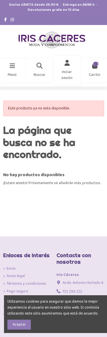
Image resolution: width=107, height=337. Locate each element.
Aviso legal (16, 276)
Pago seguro (17, 291)
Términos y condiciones (26, 284)
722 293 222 (72, 291)
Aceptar (19, 324)
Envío (11, 269)
